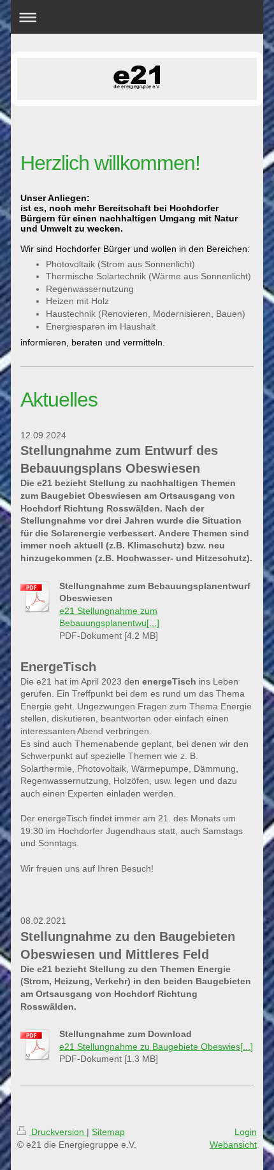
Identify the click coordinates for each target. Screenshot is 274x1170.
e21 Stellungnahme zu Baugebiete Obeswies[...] (156, 1046)
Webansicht (233, 1144)
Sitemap (108, 1132)
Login (245, 1132)
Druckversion (58, 1132)
